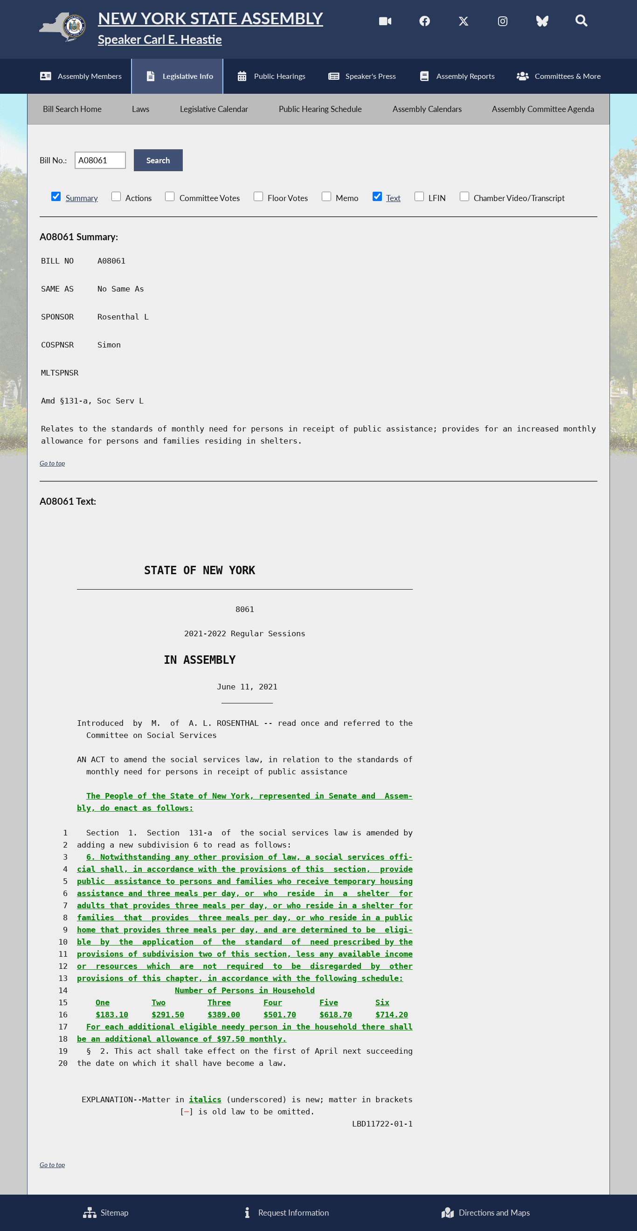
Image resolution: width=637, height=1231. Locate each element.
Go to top (52, 463)
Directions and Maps (493, 1212)
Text (393, 198)
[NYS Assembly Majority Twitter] (463, 22)
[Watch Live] (385, 22)
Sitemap (114, 1212)
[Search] (581, 22)
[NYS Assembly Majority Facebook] (424, 22)
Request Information (292, 1212)
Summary (82, 198)
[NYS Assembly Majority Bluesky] (542, 22)
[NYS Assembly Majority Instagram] (502, 22)
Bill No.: (53, 160)
